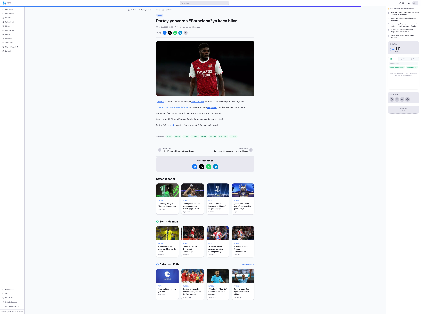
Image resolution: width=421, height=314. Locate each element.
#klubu (203, 136)
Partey (201, 101)
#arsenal (195, 136)
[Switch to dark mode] (408, 3)
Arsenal (160, 101)
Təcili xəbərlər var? (412, 67)
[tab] (393, 59)
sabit (172, 125)
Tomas (194, 101)
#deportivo (223, 136)
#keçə (169, 136)
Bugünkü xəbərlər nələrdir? (397, 67)
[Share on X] (170, 33)
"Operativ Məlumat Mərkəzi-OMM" (172, 107)
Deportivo (212, 107)
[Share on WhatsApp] (175, 33)
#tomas (177, 136)
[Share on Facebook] (165, 33)
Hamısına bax (247, 264)
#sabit (186, 136)
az (414, 3)
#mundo (213, 136)
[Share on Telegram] (180, 33)
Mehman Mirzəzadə (193, 27)
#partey (233, 136)
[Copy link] (186, 33)
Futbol (135, 10)
